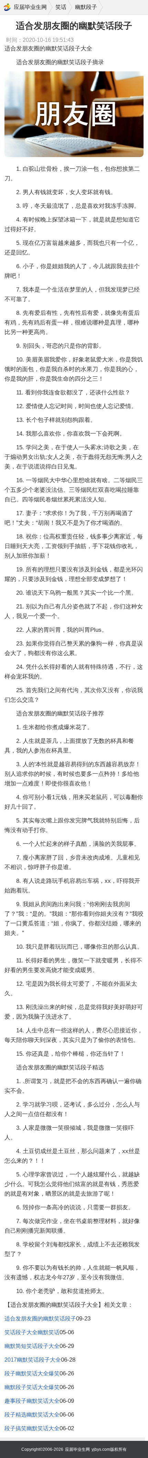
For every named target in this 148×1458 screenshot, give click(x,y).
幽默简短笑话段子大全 (32, 1346)
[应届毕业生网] (7, 7)
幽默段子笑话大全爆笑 (32, 1387)
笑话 (60, 7)
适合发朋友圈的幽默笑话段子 (40, 1318)
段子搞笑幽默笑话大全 (32, 1428)
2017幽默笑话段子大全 (32, 1360)
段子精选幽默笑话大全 (32, 1415)
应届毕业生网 (30, 7)
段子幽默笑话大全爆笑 (32, 1373)
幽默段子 (86, 7)
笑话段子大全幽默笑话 (32, 1332)
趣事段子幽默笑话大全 (32, 1401)
